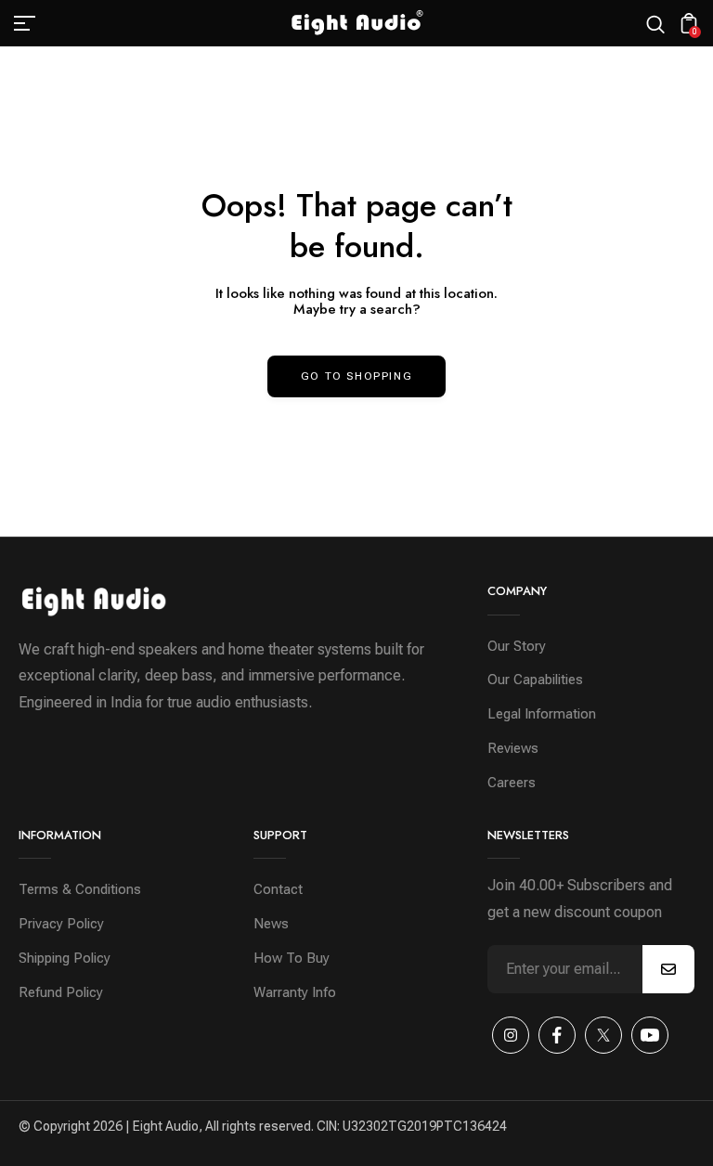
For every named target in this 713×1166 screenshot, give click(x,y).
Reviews (512, 748)
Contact (278, 889)
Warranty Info (294, 992)
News (271, 923)
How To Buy (291, 958)
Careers (511, 782)
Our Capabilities (535, 679)
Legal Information (541, 714)
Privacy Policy (61, 923)
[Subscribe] (668, 969)
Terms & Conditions (80, 889)
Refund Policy (61, 992)
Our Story (516, 646)
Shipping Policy (64, 958)
